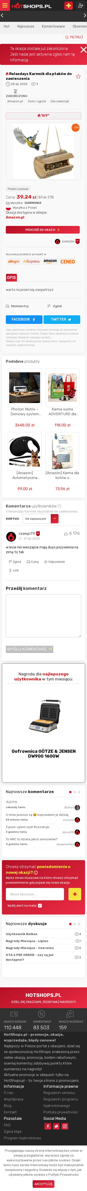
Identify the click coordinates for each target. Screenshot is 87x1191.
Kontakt (10, 1112)
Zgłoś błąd (12, 1131)
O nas (8, 1093)
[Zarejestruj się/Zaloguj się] (80, 5)
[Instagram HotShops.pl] (64, 1126)
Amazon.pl (15, 101)
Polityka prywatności (61, 1112)
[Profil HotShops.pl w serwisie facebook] (47, 1126)
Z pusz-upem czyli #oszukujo (27, 827)
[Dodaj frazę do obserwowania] (74, 894)
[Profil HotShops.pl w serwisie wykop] (56, 1126)
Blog (7, 1106)
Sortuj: (13, 518)
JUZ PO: (12, 802)
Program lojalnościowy (22, 1138)
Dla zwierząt (60, 101)
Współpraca (13, 1099)
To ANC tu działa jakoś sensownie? (32, 839)
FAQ (7, 1125)
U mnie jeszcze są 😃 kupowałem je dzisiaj (37, 815)
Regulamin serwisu (59, 1093)
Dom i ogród (37, 101)
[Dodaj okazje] (68, 5)
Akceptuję (43, 1184)
